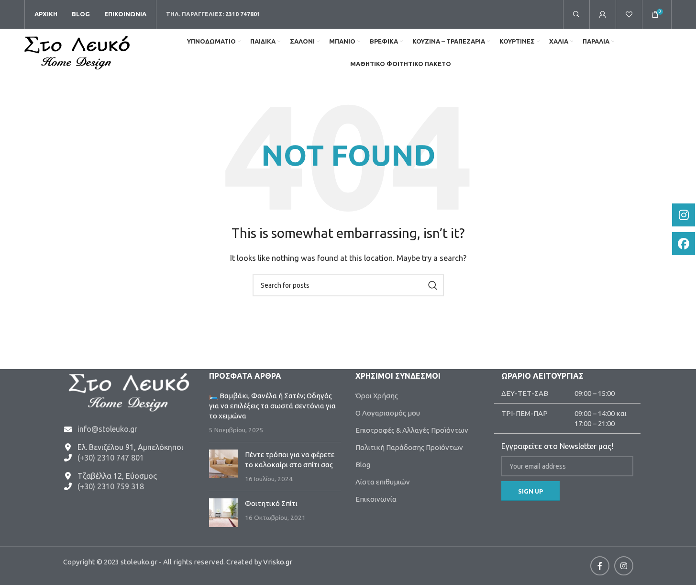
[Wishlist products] (629, 14)
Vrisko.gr (277, 562)
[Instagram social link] (623, 565)
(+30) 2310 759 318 (110, 486)
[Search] (576, 14)
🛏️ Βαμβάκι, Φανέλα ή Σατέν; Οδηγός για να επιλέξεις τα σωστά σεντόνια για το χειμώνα (272, 406)
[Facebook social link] (599, 565)
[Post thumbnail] (223, 467)
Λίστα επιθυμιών (382, 482)
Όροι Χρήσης (376, 396)
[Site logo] (77, 52)
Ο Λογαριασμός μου (387, 413)
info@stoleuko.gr (107, 429)
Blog (362, 465)
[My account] (603, 14)
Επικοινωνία (376, 499)
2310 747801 (242, 14)
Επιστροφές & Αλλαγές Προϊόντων (411, 430)
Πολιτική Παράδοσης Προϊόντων (409, 447)
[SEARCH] (433, 285)
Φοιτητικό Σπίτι (271, 503)
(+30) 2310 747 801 (110, 457)
